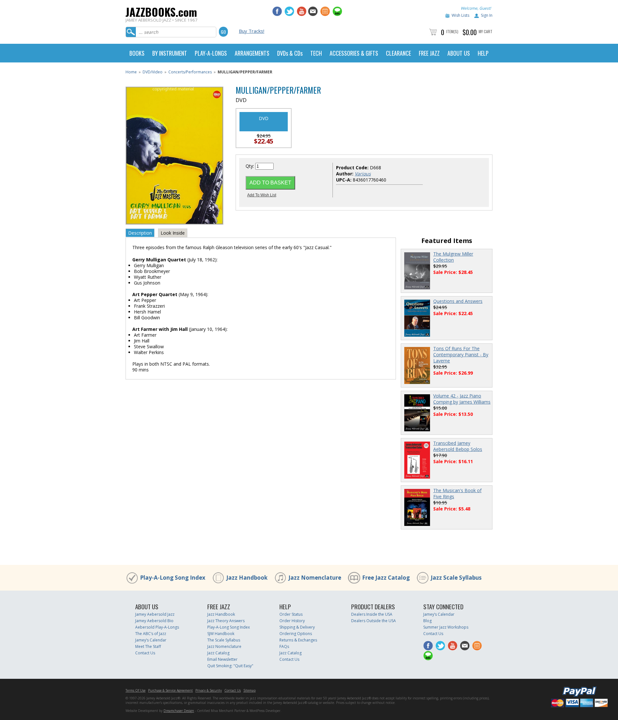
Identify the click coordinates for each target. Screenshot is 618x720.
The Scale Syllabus (223, 640)
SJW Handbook (220, 633)
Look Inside (173, 233)
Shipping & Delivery (297, 627)
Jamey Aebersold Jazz (154, 614)
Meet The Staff (148, 646)
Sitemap (249, 690)
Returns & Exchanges (298, 640)
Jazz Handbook (246, 577)
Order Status (291, 614)
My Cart (485, 31)
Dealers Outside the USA (373, 620)
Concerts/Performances (190, 72)
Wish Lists (460, 15)
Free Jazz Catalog (386, 577)
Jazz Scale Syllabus (456, 577)
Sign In (486, 15)
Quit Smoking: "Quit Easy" (230, 666)
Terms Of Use (135, 690)
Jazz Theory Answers (226, 620)
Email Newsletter (222, 659)
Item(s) (452, 31)
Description (140, 233)
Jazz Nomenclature (314, 577)
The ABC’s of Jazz (150, 633)
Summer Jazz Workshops (445, 627)
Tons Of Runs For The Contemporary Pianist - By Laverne (460, 354)
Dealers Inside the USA (371, 614)
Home (131, 72)
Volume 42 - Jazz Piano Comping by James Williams (462, 399)
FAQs (284, 646)
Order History (292, 620)
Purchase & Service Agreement (170, 690)
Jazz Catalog (218, 653)
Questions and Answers (457, 301)
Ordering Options (295, 633)
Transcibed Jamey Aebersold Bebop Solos (457, 446)
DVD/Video (153, 72)
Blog (427, 620)
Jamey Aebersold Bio (154, 620)
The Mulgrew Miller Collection (453, 257)
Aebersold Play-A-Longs (157, 627)
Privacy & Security (208, 690)
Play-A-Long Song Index (172, 577)
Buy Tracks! (251, 31)
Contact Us (145, 653)
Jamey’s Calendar (150, 640)
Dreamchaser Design (179, 710)
